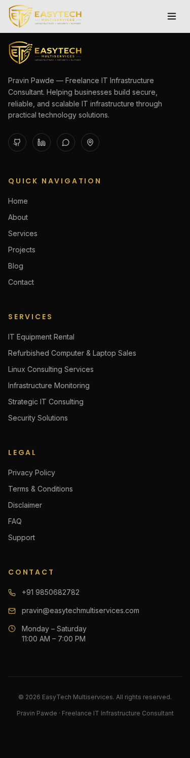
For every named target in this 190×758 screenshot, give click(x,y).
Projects (21, 249)
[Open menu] (172, 16)
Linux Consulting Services (51, 369)
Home (18, 201)
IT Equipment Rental (41, 336)
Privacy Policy (31, 472)
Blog (15, 265)
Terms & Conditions (40, 488)
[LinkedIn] (41, 142)
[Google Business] (90, 142)
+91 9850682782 (51, 592)
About (18, 217)
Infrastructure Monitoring (49, 385)
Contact (21, 282)
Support (21, 537)
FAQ (15, 521)
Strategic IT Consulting (46, 401)
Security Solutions (38, 417)
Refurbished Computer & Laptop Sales (72, 353)
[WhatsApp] (66, 142)
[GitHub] (17, 142)
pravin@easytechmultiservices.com (80, 610)
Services (22, 233)
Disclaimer (25, 505)
